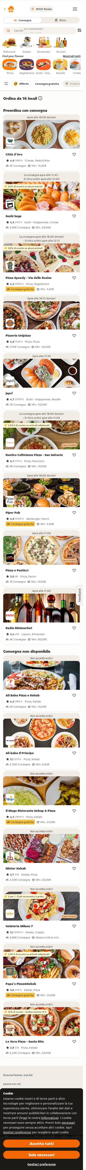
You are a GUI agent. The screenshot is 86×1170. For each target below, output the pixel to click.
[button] (8, 9)
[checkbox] (10, 67)
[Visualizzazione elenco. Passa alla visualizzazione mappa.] (79, 31)
